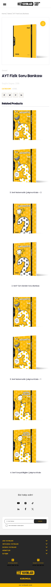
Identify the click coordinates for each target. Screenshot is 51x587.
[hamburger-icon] (5, 4)
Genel (9, 14)
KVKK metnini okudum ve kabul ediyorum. (16, 525)
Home (4, 14)
